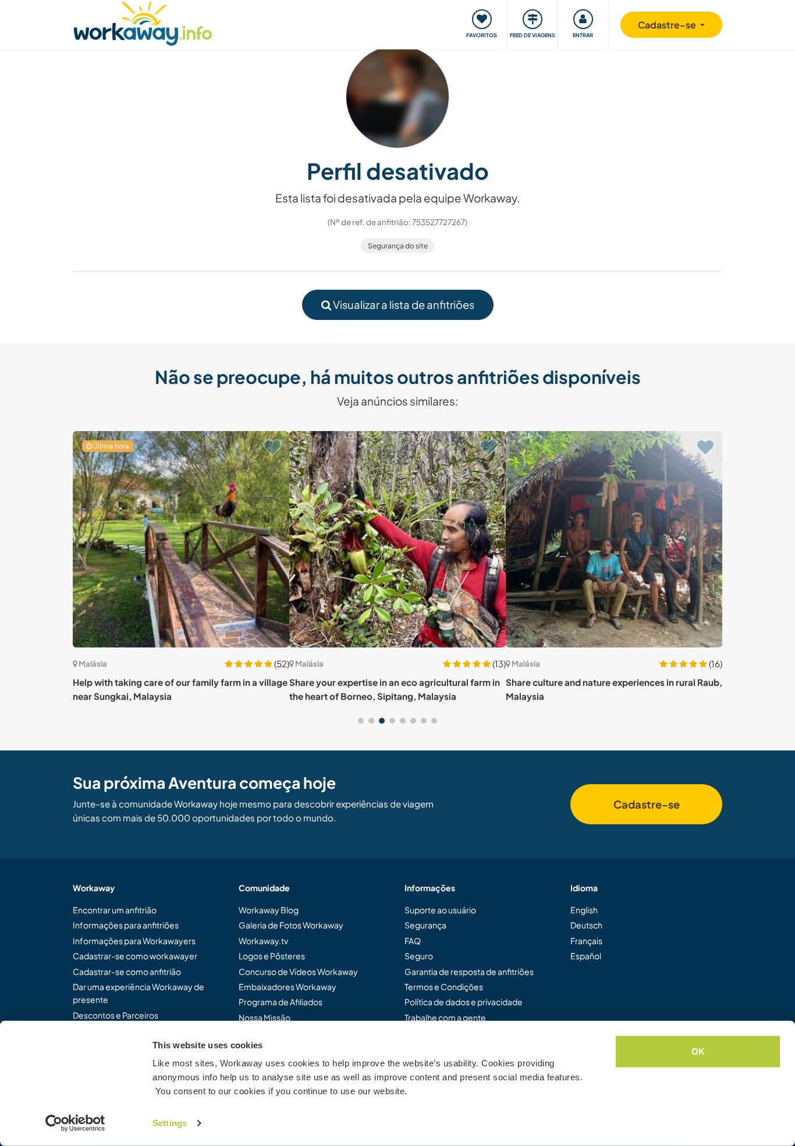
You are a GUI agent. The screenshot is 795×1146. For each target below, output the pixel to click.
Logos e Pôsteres (272, 956)
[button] (361, 721)
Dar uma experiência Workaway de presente (138, 993)
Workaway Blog (269, 910)
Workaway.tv (263, 940)
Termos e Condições (443, 986)
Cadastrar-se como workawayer (135, 956)
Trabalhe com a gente (445, 1017)
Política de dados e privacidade (463, 1001)
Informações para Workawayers (134, 940)
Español (585, 956)
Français (586, 940)
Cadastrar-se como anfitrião (127, 971)
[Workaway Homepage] (143, 21)
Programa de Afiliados (280, 1001)
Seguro (418, 956)
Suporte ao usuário (440, 910)
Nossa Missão (264, 1017)
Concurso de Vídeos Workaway (298, 971)
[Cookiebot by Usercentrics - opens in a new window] (75, 1123)
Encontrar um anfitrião (115, 910)
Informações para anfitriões (126, 925)
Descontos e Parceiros (115, 1015)
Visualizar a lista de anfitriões (402, 304)
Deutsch (586, 925)
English (584, 910)
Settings (169, 1123)
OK (698, 1051)
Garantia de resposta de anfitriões (469, 971)
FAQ (412, 940)
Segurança (425, 925)
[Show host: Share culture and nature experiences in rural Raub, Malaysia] (614, 539)
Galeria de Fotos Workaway (291, 925)
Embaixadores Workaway (287, 986)
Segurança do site (398, 245)
